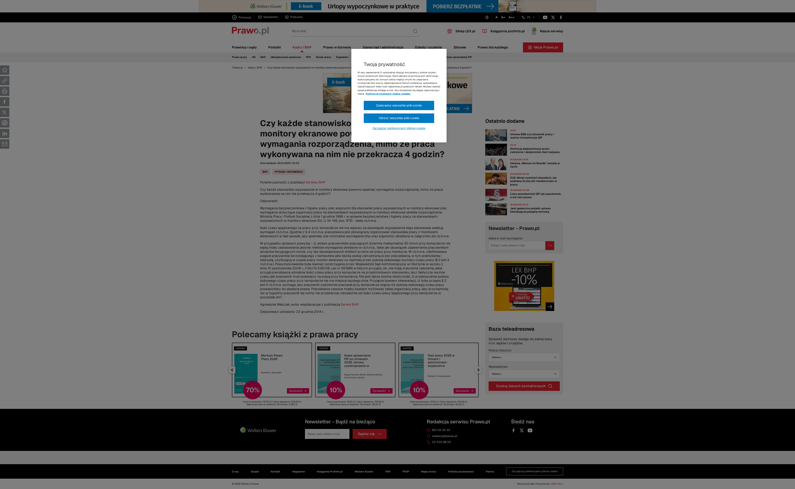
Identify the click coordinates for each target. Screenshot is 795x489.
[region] (399, 95)
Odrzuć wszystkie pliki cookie (399, 118)
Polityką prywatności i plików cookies (388, 93)
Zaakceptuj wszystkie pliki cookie (399, 105)
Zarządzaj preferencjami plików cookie (399, 128)
